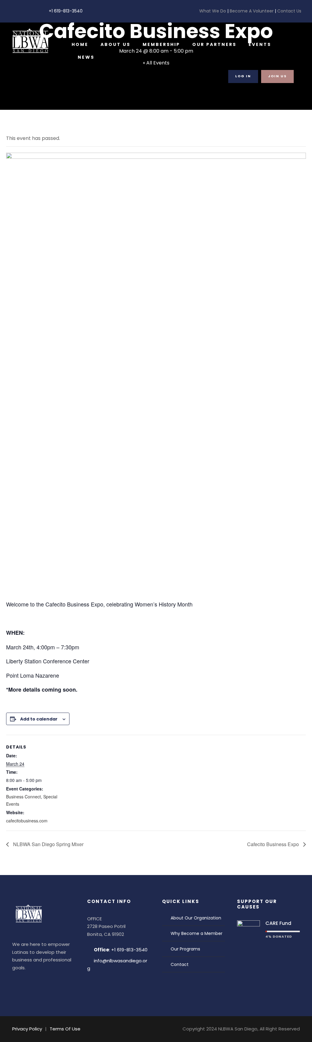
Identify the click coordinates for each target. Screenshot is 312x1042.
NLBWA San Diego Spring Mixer (47, 844)
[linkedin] (21, 11)
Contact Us (288, 11)
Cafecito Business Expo (273, 844)
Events (260, 44)
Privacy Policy (27, 1029)
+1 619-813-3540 (66, 11)
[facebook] (12, 11)
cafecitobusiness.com (27, 821)
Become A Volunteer (252, 11)
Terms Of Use (65, 1029)
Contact (180, 964)
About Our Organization (196, 918)
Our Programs (185, 949)
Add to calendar (39, 719)
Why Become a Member (196, 933)
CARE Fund (278, 923)
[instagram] (31, 11)
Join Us (277, 76)
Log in (243, 76)
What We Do (213, 11)
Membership (161, 44)
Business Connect (23, 797)
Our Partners (214, 44)
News (86, 57)
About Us (115, 44)
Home (80, 44)
